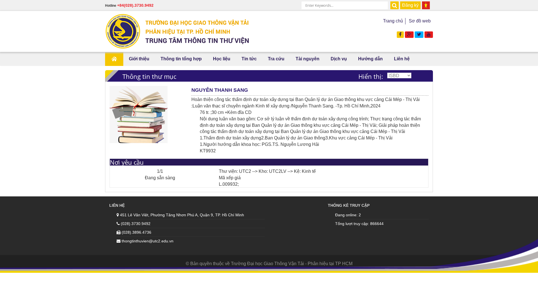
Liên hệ (402, 58)
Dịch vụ (339, 58)
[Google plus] (409, 34)
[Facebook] (400, 34)
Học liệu (221, 58)
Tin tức (249, 58)
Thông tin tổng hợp (181, 58)
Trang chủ (393, 21)
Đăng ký (410, 5)
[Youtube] (429, 34)
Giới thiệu (139, 58)
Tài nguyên (307, 58)
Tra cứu (276, 58)
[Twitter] (419, 34)
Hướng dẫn (370, 58)
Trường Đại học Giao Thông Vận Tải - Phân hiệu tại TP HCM (292, 263)
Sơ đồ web (420, 21)
